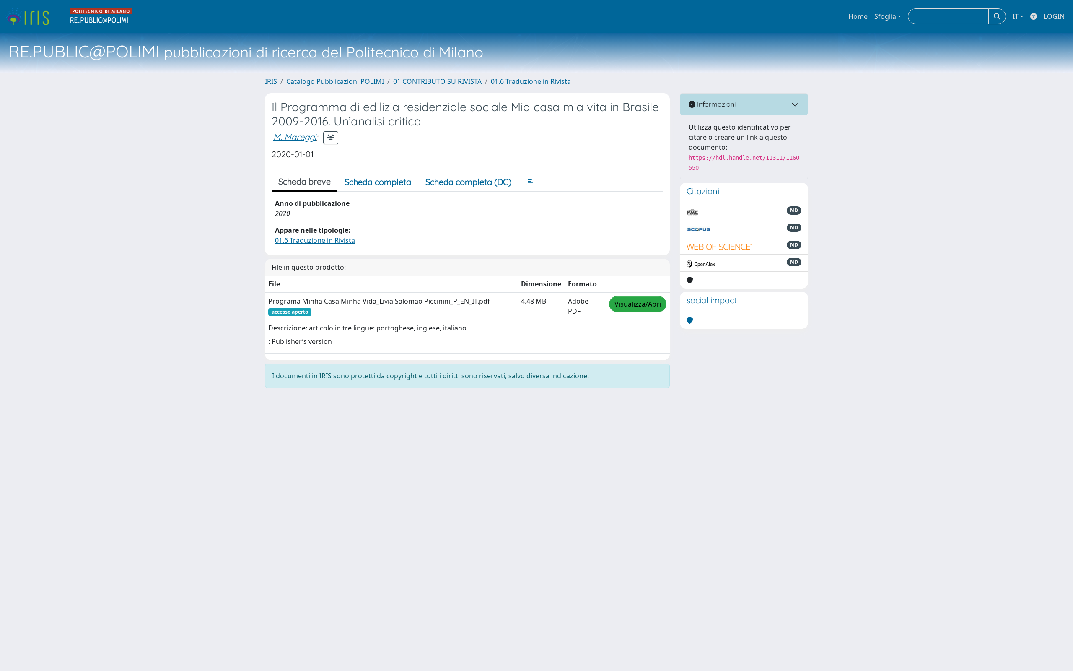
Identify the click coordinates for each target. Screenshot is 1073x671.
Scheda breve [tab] (304, 181)
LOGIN (1054, 16)
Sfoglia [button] (885, 16)
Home (858, 16)
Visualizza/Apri (637, 304)
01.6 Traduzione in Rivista (531, 81)
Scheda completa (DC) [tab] (468, 182)
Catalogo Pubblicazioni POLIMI (335, 81)
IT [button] (1016, 16)
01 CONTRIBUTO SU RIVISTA (437, 81)
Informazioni (715, 104)
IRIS (271, 81)
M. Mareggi (294, 137)
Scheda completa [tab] (378, 182)
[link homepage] (30, 16)
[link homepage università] (101, 16)
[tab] (529, 182)
